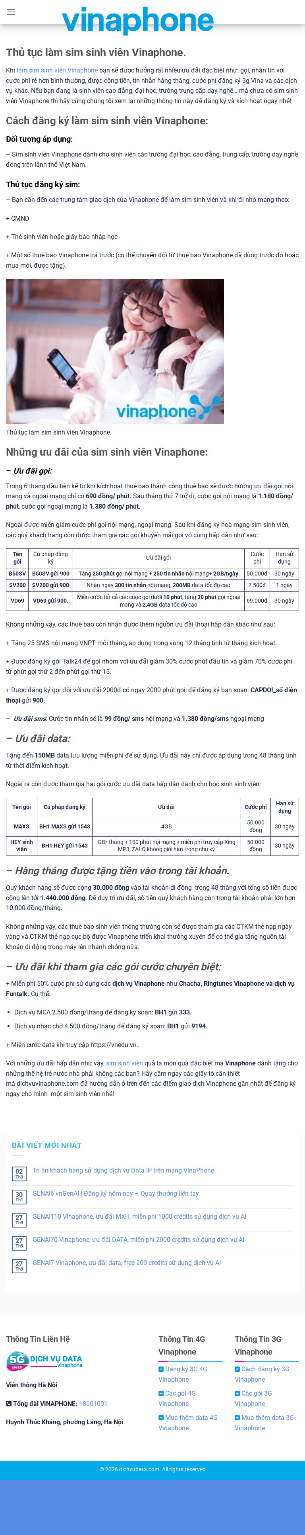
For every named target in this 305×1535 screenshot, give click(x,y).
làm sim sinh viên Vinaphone (57, 70)
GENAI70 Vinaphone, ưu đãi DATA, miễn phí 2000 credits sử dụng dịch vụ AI (138, 1239)
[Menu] (10, 12)
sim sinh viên (124, 1063)
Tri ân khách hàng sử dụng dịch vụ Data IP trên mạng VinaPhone (123, 1170)
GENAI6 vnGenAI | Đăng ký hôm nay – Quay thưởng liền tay (116, 1193)
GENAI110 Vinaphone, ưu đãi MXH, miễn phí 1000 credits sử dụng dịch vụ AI (139, 1216)
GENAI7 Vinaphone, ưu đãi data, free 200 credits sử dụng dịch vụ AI (127, 1263)
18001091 (93, 1404)
